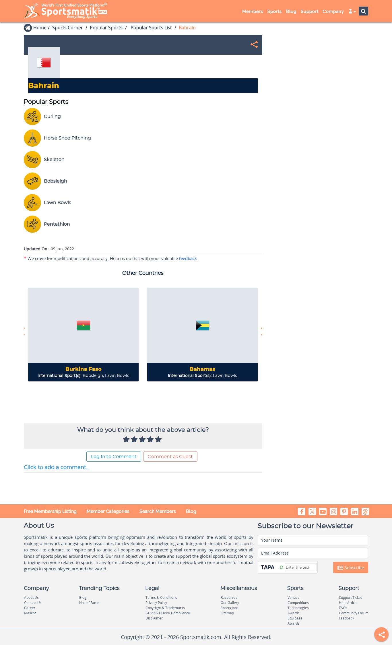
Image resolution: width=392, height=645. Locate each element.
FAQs (343, 607)
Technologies (298, 607)
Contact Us (33, 602)
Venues (293, 597)
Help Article (348, 602)
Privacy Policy (156, 602)
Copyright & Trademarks (165, 607)
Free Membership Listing (50, 511)
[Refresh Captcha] (281, 566)
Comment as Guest (170, 456)
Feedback (346, 618)
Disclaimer (154, 618)
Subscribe (354, 567)
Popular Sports (106, 27)
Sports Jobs (229, 607)
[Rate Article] (159, 440)
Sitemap (227, 613)
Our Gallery (230, 602)
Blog (191, 511)
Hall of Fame (89, 602)
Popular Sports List (150, 27)
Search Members (157, 511)
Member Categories (108, 511)
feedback (188, 258)
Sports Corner (67, 27)
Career (29, 607)
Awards (294, 613)
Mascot (30, 613)
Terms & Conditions (161, 597)
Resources (229, 597)
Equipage (295, 618)
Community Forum (353, 613)
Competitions (298, 602)
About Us (31, 597)
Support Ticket (350, 597)
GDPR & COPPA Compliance (167, 613)
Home (39, 27)
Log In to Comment (114, 456)
